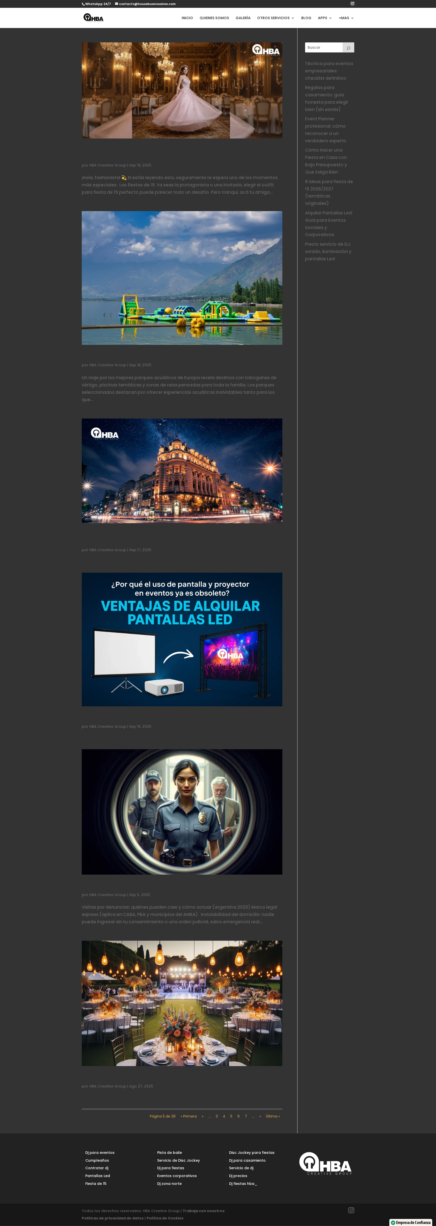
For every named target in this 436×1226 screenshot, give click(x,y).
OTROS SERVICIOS (273, 18)
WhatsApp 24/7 (98, 4)
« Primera (189, 1116)
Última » (273, 1116)
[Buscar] (348, 47)
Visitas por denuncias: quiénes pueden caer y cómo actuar (180, 885)
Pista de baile (169, 1152)
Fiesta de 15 (95, 1183)
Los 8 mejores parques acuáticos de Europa (155, 355)
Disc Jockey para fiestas (252, 1152)
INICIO (187, 18)
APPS (322, 18)
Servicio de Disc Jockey (178, 1160)
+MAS (344, 18)
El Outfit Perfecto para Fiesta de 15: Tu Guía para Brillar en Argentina (177, 152)
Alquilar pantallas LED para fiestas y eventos (155, 717)
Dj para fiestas (170, 1168)
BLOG (306, 18)
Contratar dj (96, 1168)
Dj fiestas (237, 1183)
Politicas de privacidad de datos (113, 1218)
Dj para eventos (100, 1152)
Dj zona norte (169, 1183)
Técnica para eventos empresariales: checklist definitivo (329, 71)
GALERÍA (243, 18)
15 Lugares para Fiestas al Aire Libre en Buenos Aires (168, 1076)
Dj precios (238, 1175)
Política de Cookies (165, 1218)
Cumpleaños (97, 1160)
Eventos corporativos (177, 1175)
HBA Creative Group (107, 165)
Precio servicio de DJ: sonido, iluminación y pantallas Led (328, 251)
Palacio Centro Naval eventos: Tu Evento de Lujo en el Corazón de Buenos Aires (171, 537)
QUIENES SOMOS (214, 18)
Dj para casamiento (247, 1160)
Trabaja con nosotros (204, 1210)
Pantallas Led (97, 1175)
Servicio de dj (241, 1168)
